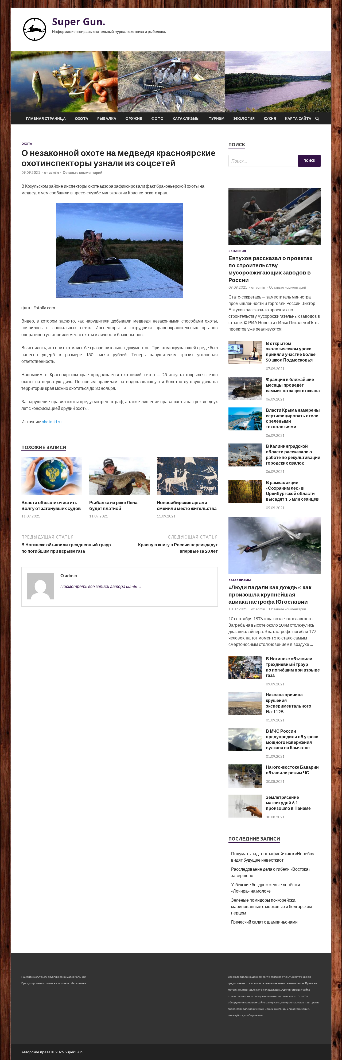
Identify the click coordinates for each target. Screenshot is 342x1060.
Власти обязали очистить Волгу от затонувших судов (51, 505)
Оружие (133, 118)
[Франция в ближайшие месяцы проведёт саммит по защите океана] (245, 398)
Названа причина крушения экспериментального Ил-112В (288, 703)
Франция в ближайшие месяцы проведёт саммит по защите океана (293, 385)
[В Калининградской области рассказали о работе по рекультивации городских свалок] (245, 464)
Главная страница (46, 118)
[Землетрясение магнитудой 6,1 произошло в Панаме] (245, 815)
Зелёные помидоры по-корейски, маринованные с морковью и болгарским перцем (271, 906)
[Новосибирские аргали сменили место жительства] (187, 496)
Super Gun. (78, 21)
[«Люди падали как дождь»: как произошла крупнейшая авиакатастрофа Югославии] (274, 575)
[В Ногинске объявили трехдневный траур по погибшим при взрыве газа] (245, 677)
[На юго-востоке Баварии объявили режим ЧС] (245, 785)
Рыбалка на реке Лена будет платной (113, 505)
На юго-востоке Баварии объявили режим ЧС (292, 769)
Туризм (216, 118)
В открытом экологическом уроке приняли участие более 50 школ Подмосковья (291, 351)
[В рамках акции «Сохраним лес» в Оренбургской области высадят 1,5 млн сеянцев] (245, 501)
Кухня (270, 118)
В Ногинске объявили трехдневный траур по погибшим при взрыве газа (293, 667)
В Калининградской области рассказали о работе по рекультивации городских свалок (293, 454)
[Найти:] (274, 161)
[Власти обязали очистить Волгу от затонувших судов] (51, 496)
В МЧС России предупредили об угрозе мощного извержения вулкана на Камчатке (292, 739)
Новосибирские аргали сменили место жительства (186, 505)
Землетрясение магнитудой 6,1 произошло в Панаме (288, 803)
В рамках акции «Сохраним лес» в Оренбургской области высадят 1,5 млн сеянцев (292, 490)
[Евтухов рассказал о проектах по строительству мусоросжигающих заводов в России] (274, 246)
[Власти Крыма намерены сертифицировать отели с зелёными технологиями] (245, 428)
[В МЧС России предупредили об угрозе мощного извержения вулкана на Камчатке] (245, 749)
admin (54, 172)
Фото (157, 118)
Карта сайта (298, 118)
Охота (81, 118)
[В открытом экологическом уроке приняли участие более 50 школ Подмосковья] (245, 361)
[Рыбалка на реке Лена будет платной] (119, 496)
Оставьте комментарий (82, 172)
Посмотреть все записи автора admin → (101, 586)
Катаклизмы (186, 118)
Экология (244, 118)
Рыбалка (106, 118)
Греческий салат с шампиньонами (264, 921)
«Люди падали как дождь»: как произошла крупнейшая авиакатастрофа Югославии (270, 594)
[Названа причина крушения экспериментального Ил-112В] (245, 713)
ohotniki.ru (51, 421)
